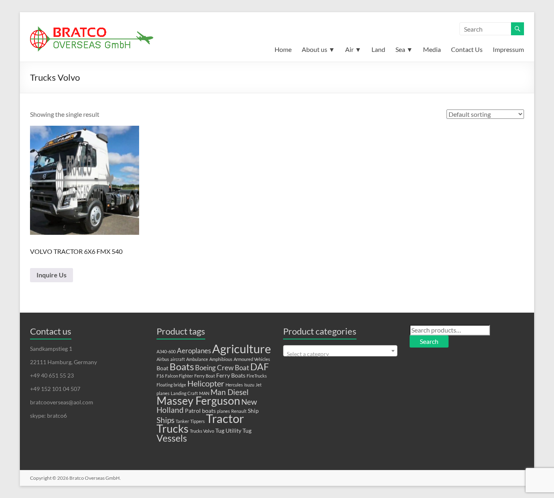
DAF (259, 366)
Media (432, 49)
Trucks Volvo (202, 431)
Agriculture (241, 348)
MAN (204, 393)
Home (283, 49)
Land (378, 49)
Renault (239, 411)
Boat (162, 368)
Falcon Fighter (179, 375)
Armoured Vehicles (252, 359)
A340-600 (166, 351)
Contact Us (467, 49)
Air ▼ (353, 49)
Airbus (163, 359)
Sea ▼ (404, 49)
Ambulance (197, 359)
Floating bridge (171, 384)
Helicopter (205, 383)
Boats (182, 366)
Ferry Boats (230, 375)
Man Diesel (229, 392)
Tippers (197, 421)
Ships (165, 420)
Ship (253, 410)
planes (223, 411)
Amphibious (220, 359)
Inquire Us (52, 275)
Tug (219, 430)
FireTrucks (257, 375)
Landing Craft (184, 393)
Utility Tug (238, 430)
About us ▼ (318, 49)
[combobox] (340, 350)
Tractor (225, 418)
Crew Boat (233, 368)
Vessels (172, 438)
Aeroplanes (194, 351)
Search (429, 341)
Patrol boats (200, 410)
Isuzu (249, 384)
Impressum (508, 49)
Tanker (182, 421)
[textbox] (340, 354)
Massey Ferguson (198, 400)
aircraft (177, 359)
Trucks (173, 428)
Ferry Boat (204, 375)
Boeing (205, 368)
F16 (160, 375)
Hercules (234, 384)
